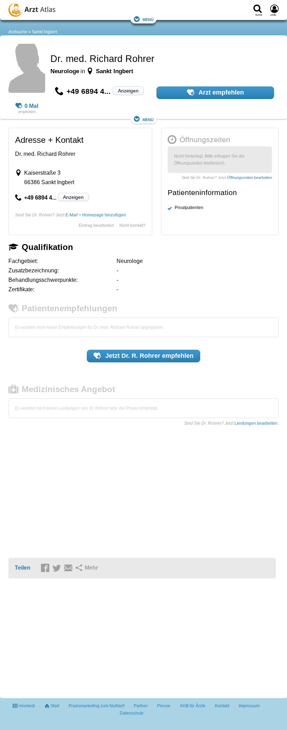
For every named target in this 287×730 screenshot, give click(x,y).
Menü (148, 19)
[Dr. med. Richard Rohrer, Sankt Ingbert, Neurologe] (26, 69)
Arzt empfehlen (220, 92)
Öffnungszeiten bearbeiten (249, 177)
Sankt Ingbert (44, 31)
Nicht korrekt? (132, 225)
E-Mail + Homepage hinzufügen (95, 215)
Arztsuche (17, 31)
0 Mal (31, 106)
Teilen (22, 568)
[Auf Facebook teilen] (46, 568)
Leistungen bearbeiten (256, 423)
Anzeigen (128, 90)
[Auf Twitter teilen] (57, 568)
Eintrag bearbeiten (96, 225)
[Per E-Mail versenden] (69, 568)
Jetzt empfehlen (149, 355)
